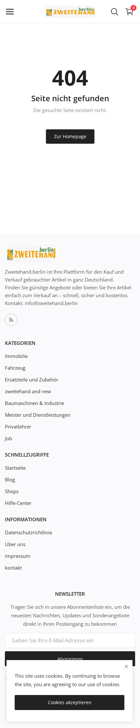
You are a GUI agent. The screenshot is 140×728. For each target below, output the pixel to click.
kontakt (13, 567)
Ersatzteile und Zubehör (31, 379)
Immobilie (16, 356)
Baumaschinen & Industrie (34, 403)
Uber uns (15, 544)
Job (8, 438)
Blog (10, 479)
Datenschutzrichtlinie (28, 532)
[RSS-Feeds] (11, 320)
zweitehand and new (28, 391)
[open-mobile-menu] (10, 11)
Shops (12, 491)
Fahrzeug (15, 367)
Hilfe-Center (18, 503)
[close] (126, 666)
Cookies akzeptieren (69, 702)
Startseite (15, 467)
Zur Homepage (70, 136)
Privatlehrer (18, 426)
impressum (17, 556)
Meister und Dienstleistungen (37, 415)
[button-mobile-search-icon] (114, 11)
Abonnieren (70, 659)
